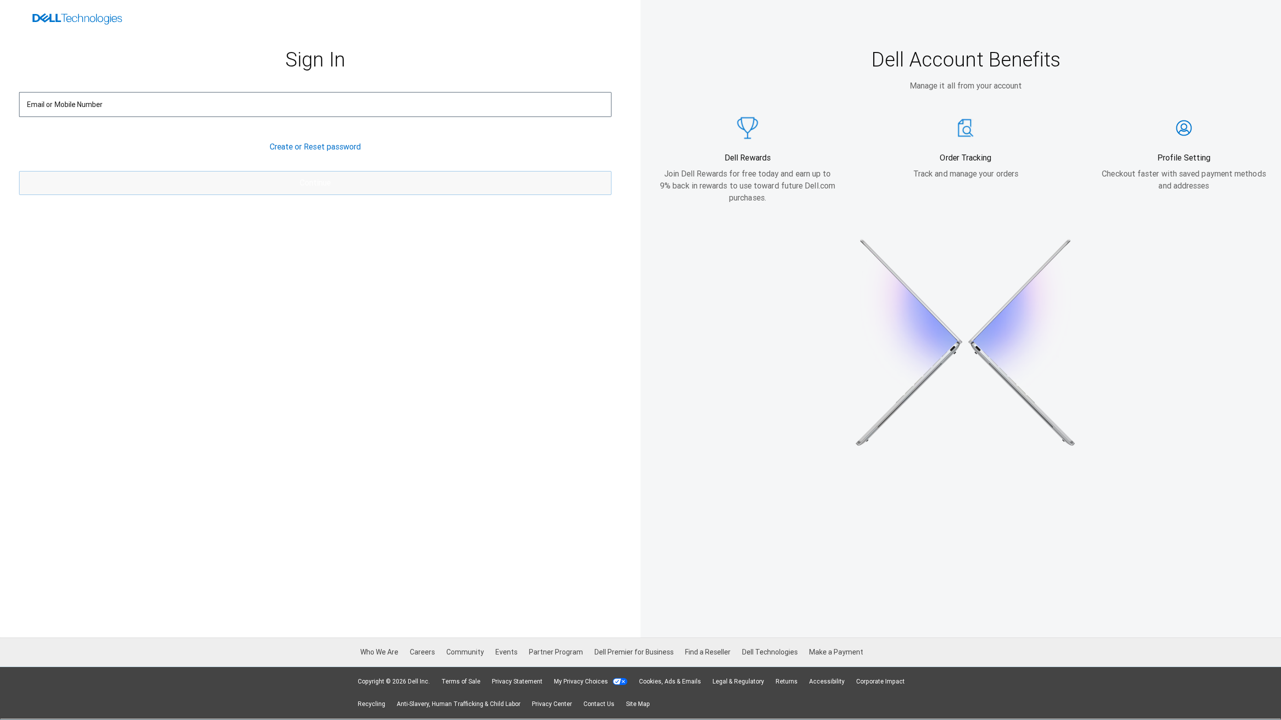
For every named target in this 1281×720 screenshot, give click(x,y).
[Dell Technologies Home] (77, 20)
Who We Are (379, 652)
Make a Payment (836, 652)
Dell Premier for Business (634, 652)
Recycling (371, 704)
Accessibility (827, 681)
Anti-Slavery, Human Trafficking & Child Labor (458, 704)
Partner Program (556, 652)
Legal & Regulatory (738, 681)
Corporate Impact (880, 681)
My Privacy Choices (581, 681)
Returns (787, 681)
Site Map (638, 704)
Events (506, 652)
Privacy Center (552, 704)
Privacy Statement (517, 681)
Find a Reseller (708, 652)
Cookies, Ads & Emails (670, 681)
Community (465, 652)
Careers (422, 652)
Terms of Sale (460, 681)
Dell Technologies (770, 652)
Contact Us (598, 704)
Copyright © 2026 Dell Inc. (394, 681)
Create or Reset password (315, 135)
